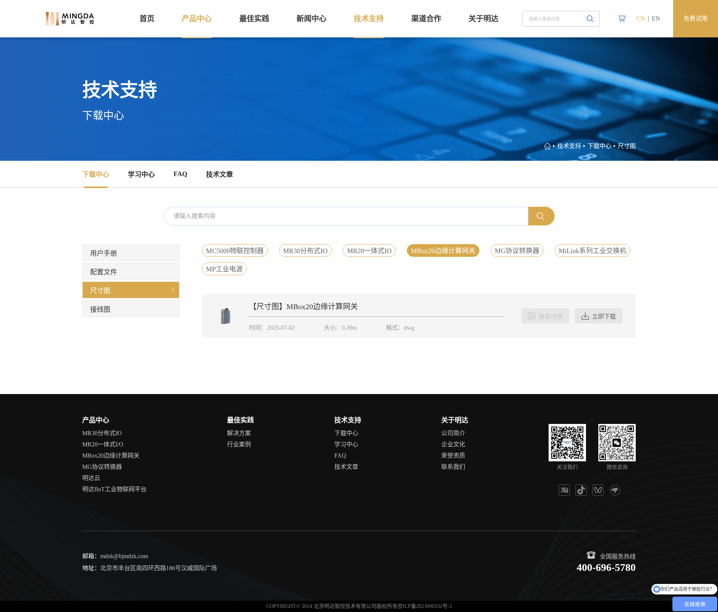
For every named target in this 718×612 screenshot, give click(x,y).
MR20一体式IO (369, 251)
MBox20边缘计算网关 (443, 251)
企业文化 (453, 444)
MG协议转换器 (517, 251)
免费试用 (696, 18)
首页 (146, 19)
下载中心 (95, 174)
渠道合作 (426, 19)
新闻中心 (311, 19)
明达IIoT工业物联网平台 (114, 489)
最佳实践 (254, 19)
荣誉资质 (453, 455)
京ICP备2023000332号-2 (425, 606)
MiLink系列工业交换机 (592, 251)
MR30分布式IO (305, 251)
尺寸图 (627, 146)
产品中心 (197, 19)
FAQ (180, 174)
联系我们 (453, 467)
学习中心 (141, 174)
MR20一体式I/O (102, 444)
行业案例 (239, 444)
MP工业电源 (224, 269)
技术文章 (219, 174)
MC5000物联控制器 (235, 251)
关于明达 (483, 19)
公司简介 (453, 433)
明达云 (91, 478)
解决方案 (239, 433)
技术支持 (369, 19)
